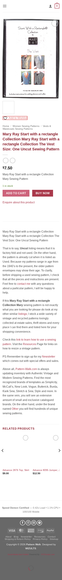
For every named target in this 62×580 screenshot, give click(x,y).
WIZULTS (30, 548)
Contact (52, 537)
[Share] (23, 559)
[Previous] (8, 59)
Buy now (43, 193)
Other (15, 408)
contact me (23, 283)
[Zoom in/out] (3, 559)
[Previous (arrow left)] (3, 574)
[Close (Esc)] (33, 559)
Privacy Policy (40, 539)
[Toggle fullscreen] (13, 559)
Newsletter (48, 356)
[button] (5, 6)
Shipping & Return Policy (18, 539)
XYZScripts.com (48, 554)
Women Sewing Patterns (26, 126)
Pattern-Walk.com (26, 369)
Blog (16, 537)
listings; (23, 313)
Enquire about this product (19, 202)
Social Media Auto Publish (18, 554)
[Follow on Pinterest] (39, 522)
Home (6, 126)
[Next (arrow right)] (13, 574)
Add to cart (16, 193)
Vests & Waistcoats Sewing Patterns (27, 127)
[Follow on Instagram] (28, 522)
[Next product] (5, 160)
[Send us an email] (33, 522)
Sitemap (54, 539)
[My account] (50, 6)
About (9, 537)
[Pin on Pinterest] (12, 211)
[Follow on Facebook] (22, 522)
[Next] (54, 59)
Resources (29, 344)
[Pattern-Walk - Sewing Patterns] (31, 6)
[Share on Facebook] (6, 211)
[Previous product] (12, 160)
